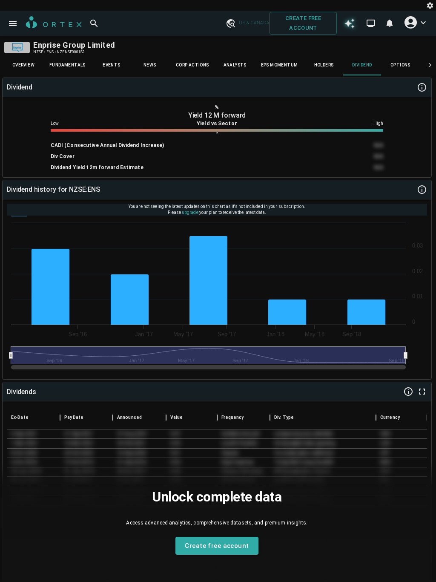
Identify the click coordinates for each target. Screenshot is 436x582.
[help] (422, 87)
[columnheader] (33, 417)
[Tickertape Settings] (430, 5)
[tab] (23, 65)
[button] (230, 23)
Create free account (303, 23)
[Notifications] (390, 23)
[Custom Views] (370, 23)
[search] (94, 23)
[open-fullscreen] (422, 391)
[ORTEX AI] (349, 23)
